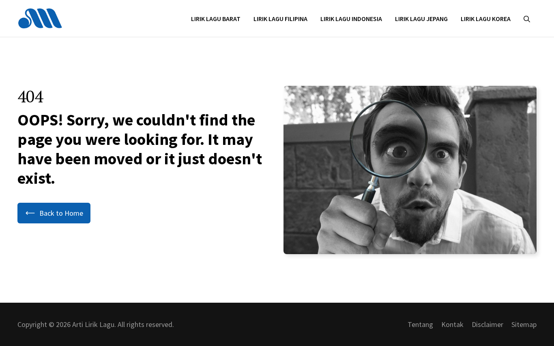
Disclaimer (487, 324)
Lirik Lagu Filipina (280, 18)
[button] (527, 18)
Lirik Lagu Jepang (421, 18)
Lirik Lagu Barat (215, 18)
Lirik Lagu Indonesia (351, 18)
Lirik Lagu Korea (486, 18)
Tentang (420, 324)
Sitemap (524, 324)
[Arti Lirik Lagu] (40, 17)
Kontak (452, 324)
